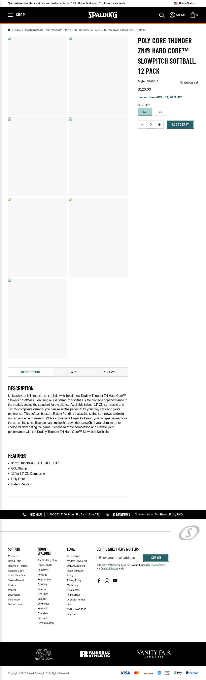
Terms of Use (73, 594)
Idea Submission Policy (75, 573)
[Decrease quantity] (142, 125)
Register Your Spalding (45, 582)
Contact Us (13, 556)
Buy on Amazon (46, 623)
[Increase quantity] (159, 125)
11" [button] (145, 111)
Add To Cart (180, 125)
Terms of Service (109, 568)
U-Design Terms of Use (76, 602)
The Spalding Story (47, 560)
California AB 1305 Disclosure (76, 612)
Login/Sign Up (45, 565)
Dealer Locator (15, 604)
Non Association (54, 30)
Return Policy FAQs (171, 514)
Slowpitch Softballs (33, 30)
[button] (194, 15)
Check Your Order (17, 575)
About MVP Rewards (43, 572)
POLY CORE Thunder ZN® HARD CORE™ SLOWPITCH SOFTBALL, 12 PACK (105, 30)
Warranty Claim (16, 570)
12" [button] (161, 111)
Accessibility (73, 556)
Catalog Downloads (43, 601)
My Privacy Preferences (73, 587)
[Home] (9, 30)
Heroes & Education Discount (43, 613)
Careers (42, 589)
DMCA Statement (75, 565)
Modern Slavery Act (77, 561)
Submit (156, 558)
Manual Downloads (14, 592)
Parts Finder (14, 599)
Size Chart (43, 594)
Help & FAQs (14, 561)
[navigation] (177, 15)
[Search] (162, 14)
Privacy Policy (74, 580)
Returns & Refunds (17, 565)
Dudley (17, 30)
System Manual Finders (16, 583)
